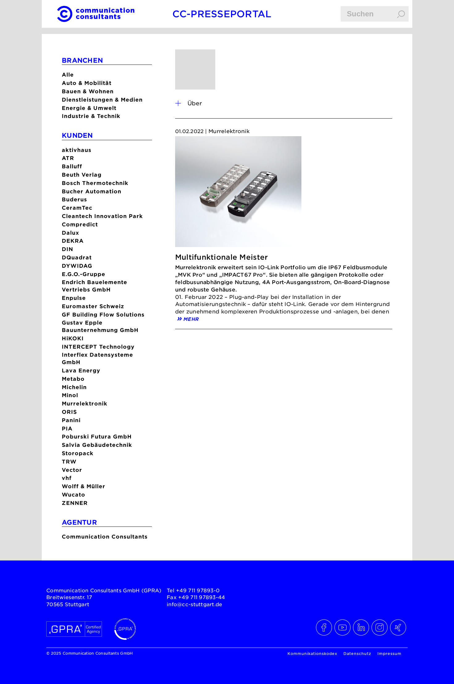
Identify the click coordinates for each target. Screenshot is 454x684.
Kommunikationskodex (312, 653)
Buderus (74, 199)
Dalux (70, 232)
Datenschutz (357, 653)
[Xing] (398, 627)
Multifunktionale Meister (221, 257)
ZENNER (75, 503)
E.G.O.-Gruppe (83, 274)
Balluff (72, 166)
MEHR (190, 318)
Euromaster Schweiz (93, 306)
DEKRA (73, 240)
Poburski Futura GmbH (97, 436)
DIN (67, 249)
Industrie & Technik (91, 116)
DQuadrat (77, 257)
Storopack (78, 453)
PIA (67, 428)
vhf (67, 478)
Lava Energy (81, 370)
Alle (68, 74)
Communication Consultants (105, 536)
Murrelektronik (84, 403)
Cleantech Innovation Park (102, 216)
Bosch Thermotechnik (95, 183)
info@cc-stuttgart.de (194, 604)
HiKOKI (73, 338)
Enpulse (74, 298)
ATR (68, 158)
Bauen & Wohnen (88, 91)
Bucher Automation (91, 191)
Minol (70, 395)
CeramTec (77, 207)
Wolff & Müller (83, 486)
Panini (71, 420)
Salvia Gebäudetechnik (97, 445)
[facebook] (324, 627)
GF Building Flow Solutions (103, 314)
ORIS (69, 412)
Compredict (80, 224)
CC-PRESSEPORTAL (221, 13)
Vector (72, 470)
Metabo (73, 379)
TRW (69, 461)
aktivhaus (76, 150)
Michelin (74, 387)
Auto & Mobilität (86, 83)
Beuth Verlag (82, 174)
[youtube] (343, 627)
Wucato (73, 494)
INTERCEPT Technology (98, 346)
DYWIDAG (77, 265)
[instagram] (380, 627)
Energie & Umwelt (89, 108)
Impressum (389, 653)
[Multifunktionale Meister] (238, 193)
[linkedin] (361, 627)
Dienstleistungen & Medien (102, 99)
